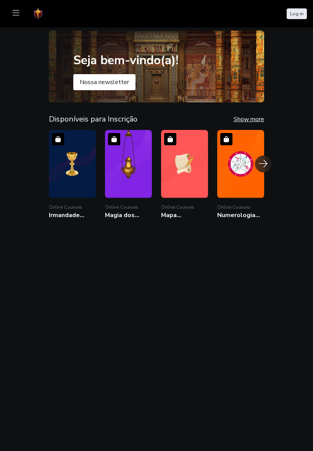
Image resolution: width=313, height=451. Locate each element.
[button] (72, 174)
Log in (296, 14)
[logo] (42, 13)
